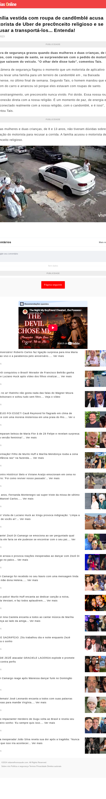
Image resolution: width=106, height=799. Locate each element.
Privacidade (41, 766)
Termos (32, 766)
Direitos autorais (54, 766)
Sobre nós (5, 766)
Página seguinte (53, 285)
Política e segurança (20, 766)
